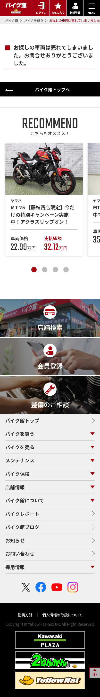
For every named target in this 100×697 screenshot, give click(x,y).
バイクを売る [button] (19, 447)
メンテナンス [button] (19, 460)
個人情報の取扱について (62, 614)
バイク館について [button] (24, 500)
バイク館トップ (22, 420)
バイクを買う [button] (19, 433)
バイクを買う (34, 20)
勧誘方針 (25, 614)
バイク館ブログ (22, 526)
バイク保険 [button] (17, 473)
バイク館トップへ (52, 89)
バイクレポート (22, 513)
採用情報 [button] (15, 566)
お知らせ (15, 540)
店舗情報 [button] (15, 487)
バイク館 (12, 20)
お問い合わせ (19, 553)
